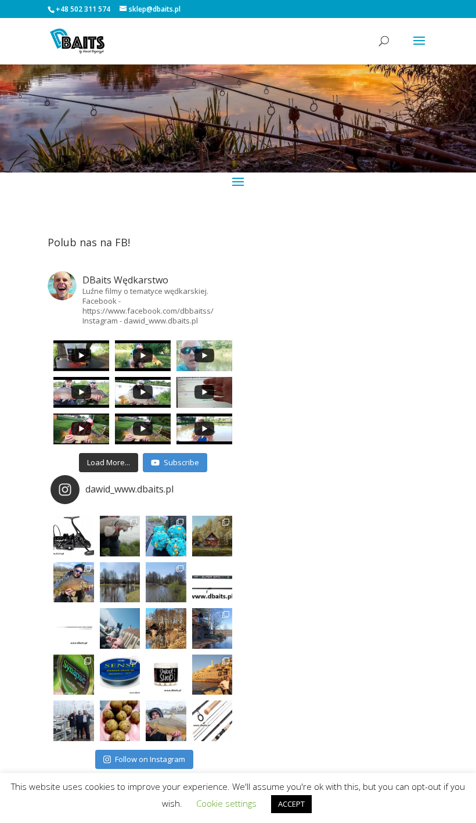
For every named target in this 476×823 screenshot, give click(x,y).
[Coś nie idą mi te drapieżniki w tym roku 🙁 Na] (166, 720)
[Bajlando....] (73, 720)
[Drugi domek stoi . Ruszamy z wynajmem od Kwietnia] (166, 628)
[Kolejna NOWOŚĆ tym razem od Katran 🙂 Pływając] (120, 675)
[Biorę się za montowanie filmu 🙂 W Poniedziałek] (166, 536)
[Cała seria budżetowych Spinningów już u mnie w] (212, 720)
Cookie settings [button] (226, 803)
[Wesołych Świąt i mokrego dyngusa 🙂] (120, 628)
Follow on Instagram (150, 759)
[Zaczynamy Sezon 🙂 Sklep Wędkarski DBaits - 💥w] (212, 628)
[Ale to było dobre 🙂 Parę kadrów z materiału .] (120, 536)
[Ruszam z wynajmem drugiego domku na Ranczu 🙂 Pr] (120, 582)
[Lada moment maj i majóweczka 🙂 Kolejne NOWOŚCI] (212, 582)
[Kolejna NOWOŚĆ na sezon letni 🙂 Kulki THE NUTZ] (120, 720)
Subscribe (181, 462)
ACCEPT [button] (291, 804)
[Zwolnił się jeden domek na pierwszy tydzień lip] (166, 582)
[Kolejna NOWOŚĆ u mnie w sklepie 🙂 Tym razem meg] (73, 536)
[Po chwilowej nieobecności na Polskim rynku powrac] (166, 675)
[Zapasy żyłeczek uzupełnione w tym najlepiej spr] (73, 675)
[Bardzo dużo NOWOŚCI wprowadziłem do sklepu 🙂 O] (73, 628)
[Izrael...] (212, 675)
